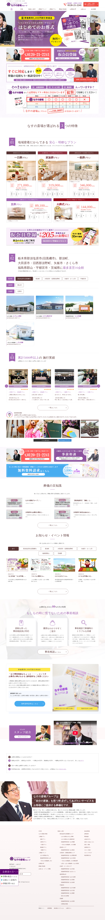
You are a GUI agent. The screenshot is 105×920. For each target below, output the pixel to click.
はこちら (53, 651)
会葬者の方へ (87, 847)
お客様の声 (73, 9)
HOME (40, 831)
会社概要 (93, 9)
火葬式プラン (43, 841)
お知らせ (83, 9)
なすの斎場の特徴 (43, 833)
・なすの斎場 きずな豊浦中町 (66, 839)
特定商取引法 (87, 855)
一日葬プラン (43, 844)
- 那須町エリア (62, 847)
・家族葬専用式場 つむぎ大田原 (67, 858)
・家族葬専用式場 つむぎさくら (67, 871)
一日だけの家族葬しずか (46, 860)
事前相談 (86, 836)
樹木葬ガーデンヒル (59, 908)
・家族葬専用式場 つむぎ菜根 (66, 879)
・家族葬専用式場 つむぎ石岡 (66, 901)
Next (98, 386)
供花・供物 (87, 844)
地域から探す (32, 9)
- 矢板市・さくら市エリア (65, 866)
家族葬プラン (43, 847)
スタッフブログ (88, 852)
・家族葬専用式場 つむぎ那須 (66, 850)
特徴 (21, 9)
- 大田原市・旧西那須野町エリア (67, 852)
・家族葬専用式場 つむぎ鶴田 (66, 893)
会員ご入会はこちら (89, 841)
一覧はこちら (52, 407)
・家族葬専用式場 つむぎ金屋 (66, 882)
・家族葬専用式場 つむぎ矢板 (66, 868)
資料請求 (86, 833)
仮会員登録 (87, 831)
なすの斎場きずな (44, 855)
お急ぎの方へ (87, 839)
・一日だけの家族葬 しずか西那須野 (68, 860)
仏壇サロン (68, 908)
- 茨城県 (61, 898)
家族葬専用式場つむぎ (45, 858)
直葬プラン (43, 839)
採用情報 (49, 908)
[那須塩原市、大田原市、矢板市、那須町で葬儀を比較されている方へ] (52, 99)
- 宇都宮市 (61, 885)
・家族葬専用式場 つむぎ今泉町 (67, 887)
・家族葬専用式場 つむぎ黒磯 (66, 841)
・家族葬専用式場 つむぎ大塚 (66, 890)
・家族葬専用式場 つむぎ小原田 (67, 877)
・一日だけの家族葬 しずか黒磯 (67, 844)
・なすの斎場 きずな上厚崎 (66, 836)
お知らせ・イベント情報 (45, 868)
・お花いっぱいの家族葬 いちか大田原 (69, 863)
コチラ (82, 760)
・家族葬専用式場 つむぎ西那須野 (68, 855)
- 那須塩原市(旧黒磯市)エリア (66, 833)
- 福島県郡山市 (62, 874)
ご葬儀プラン (52, 9)
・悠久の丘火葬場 (64, 895)
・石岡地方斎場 (63, 904)
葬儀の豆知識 (62, 9)
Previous (6, 386)
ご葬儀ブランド (42, 9)
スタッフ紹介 (87, 850)
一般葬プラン (43, 850)
